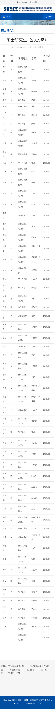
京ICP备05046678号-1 (32, 704)
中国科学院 (15, 670)
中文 (18, 2)
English (25, 2)
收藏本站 (33, 2)
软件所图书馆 (14, 673)
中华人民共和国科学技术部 (12, 666)
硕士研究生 (7, 30)
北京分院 (30, 670)
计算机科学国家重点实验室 (33, 700)
